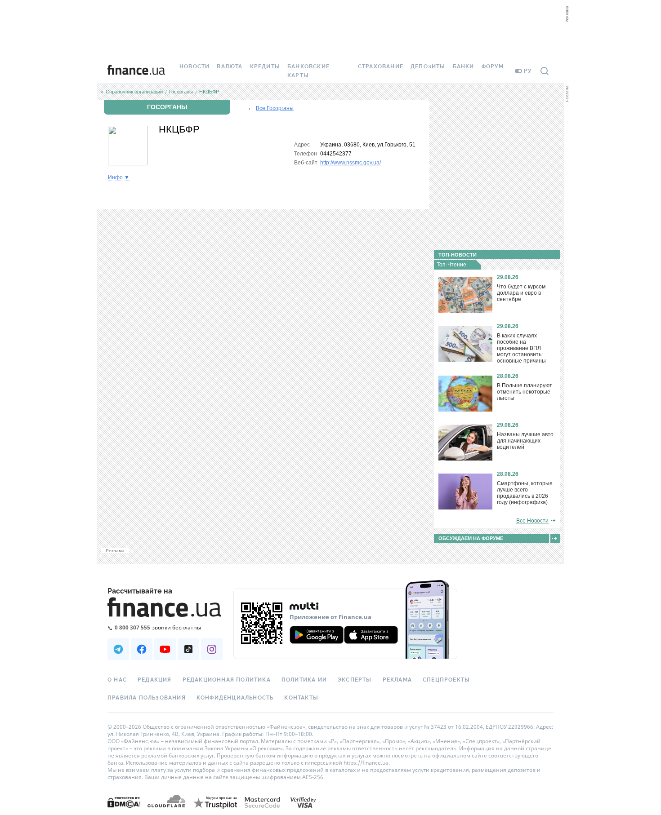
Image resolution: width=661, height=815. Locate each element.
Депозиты (428, 66)
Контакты (301, 698)
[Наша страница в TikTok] (188, 649)
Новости (194, 66)
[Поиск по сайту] (545, 71)
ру (528, 71)
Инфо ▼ (119, 177)
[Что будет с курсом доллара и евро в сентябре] (465, 311)
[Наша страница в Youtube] (165, 649)
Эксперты (355, 680)
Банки (463, 66)
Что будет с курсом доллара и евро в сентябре (521, 292)
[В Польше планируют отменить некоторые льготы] (465, 410)
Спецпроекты (446, 680)
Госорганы (167, 107)
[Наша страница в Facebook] (141, 649)
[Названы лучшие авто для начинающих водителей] (465, 459)
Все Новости (532, 521)
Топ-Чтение (451, 264)
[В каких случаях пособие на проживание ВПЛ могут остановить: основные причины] (465, 360)
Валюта (229, 66)
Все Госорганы (275, 108)
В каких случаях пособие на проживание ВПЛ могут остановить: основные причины (521, 348)
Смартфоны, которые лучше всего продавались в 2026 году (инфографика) (525, 492)
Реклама (397, 680)
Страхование (380, 66)
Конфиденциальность (235, 698)
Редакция (155, 680)
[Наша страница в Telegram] (118, 649)
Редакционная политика (227, 680)
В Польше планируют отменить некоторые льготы (524, 391)
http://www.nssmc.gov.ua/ (350, 162)
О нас (117, 680)
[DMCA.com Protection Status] (123, 811)
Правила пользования (146, 698)
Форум (493, 66)
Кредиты (265, 66)
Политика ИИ (304, 680)
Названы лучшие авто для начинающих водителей (525, 440)
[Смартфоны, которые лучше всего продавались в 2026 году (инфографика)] (465, 508)
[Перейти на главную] (136, 71)
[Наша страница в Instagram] (212, 649)
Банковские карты (308, 71)
